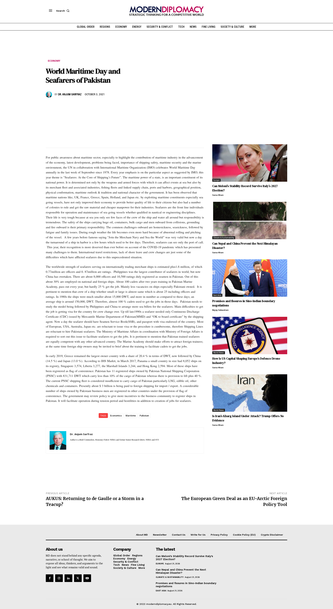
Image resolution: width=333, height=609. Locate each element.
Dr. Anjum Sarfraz (70, 94)
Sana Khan (218, 195)
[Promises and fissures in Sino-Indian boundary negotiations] (249, 278)
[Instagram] (59, 578)
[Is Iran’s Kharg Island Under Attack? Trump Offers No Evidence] (249, 393)
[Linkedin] (73, 104)
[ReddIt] (81, 104)
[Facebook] (49, 104)
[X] (57, 104)
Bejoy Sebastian (220, 310)
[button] (63, 10)
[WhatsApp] (65, 104)
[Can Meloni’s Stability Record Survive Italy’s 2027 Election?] (249, 163)
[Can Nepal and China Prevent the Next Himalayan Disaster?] (249, 220)
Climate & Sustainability (223, 237)
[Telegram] (89, 104)
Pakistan (144, 415)
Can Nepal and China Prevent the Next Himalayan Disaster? (181, 571)
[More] (97, 104)
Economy (54, 60)
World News (218, 352)
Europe (216, 180)
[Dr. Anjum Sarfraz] (49, 94)
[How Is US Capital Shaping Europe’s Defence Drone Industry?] (249, 335)
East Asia (217, 295)
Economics (116, 415)
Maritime (131, 415)
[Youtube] (87, 578)
